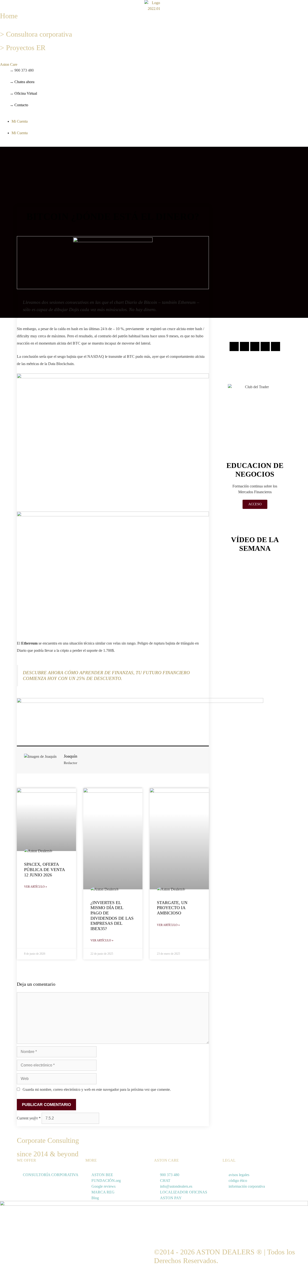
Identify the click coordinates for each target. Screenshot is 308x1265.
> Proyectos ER (22, 48)
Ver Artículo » (35, 886)
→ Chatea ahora (22, 82)
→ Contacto (19, 105)
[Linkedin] (265, 346)
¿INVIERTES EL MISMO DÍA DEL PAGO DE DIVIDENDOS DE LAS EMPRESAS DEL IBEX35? (112, 915)
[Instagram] (234, 346)
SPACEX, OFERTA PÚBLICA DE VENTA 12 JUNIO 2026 (44, 869)
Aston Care (8, 64)
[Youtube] (275, 346)
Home (9, 16)
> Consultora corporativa (36, 34)
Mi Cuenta (20, 121)
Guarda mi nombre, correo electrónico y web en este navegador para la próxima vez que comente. (97, 1089)
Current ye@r (29, 1118)
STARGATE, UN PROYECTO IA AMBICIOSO (172, 907)
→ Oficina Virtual (23, 93)
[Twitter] (254, 346)
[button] (51, 64)
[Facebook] (244, 346)
